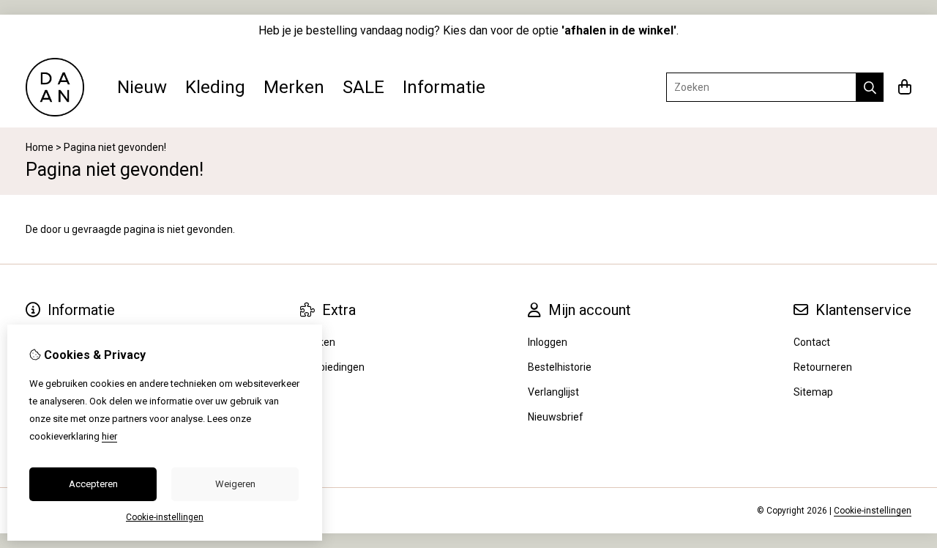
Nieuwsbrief (555, 417)
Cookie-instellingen (872, 511)
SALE (363, 87)
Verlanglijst (553, 392)
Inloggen (547, 342)
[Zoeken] (870, 87)
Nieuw (142, 87)
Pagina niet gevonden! (115, 147)
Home (39, 147)
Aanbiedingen (332, 367)
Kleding (215, 87)
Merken (294, 87)
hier (109, 436)
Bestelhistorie (559, 367)
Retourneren (823, 367)
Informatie (444, 87)
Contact (812, 342)
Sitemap (813, 392)
